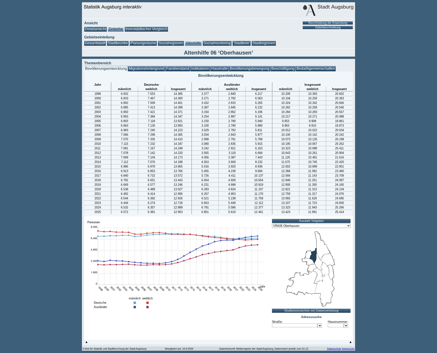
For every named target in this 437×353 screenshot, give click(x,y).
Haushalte (219, 68)
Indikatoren (200, 68)
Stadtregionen (263, 43)
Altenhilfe (193, 43)
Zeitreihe (116, 29)
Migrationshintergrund (146, 68)
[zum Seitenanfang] (86, 343)
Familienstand (177, 68)
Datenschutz (334, 348)
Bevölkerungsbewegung (249, 68)
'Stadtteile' (241, 43)
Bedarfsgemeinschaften (316, 68)
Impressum (348, 348)
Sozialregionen (171, 43)
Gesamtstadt (95, 43)
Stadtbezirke (118, 43)
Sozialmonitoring (217, 43)
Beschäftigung (283, 68)
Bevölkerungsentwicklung (106, 68)
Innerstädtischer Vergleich (146, 29)
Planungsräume (143, 43)
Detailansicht (95, 29)
